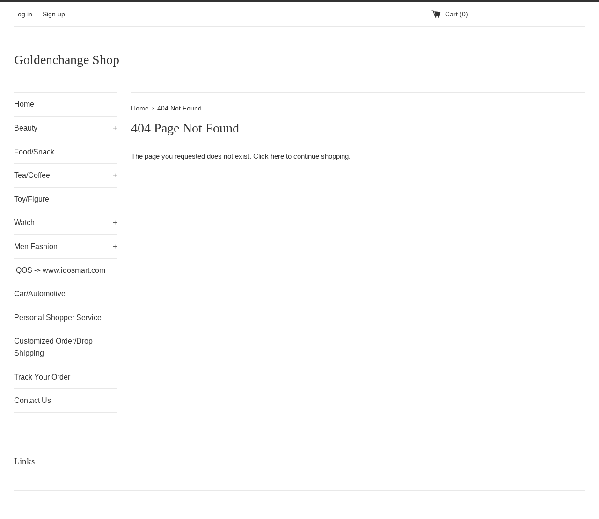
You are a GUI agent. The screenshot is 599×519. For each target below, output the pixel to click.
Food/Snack (34, 152)
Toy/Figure (31, 199)
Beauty (65, 128)
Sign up (54, 14)
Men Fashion (65, 246)
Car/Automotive (40, 294)
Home (24, 104)
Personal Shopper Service (58, 318)
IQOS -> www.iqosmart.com (59, 270)
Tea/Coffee (65, 175)
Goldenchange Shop (66, 59)
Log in (23, 14)
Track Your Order (42, 377)
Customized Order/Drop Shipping (53, 347)
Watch (65, 223)
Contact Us (32, 400)
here (277, 156)
